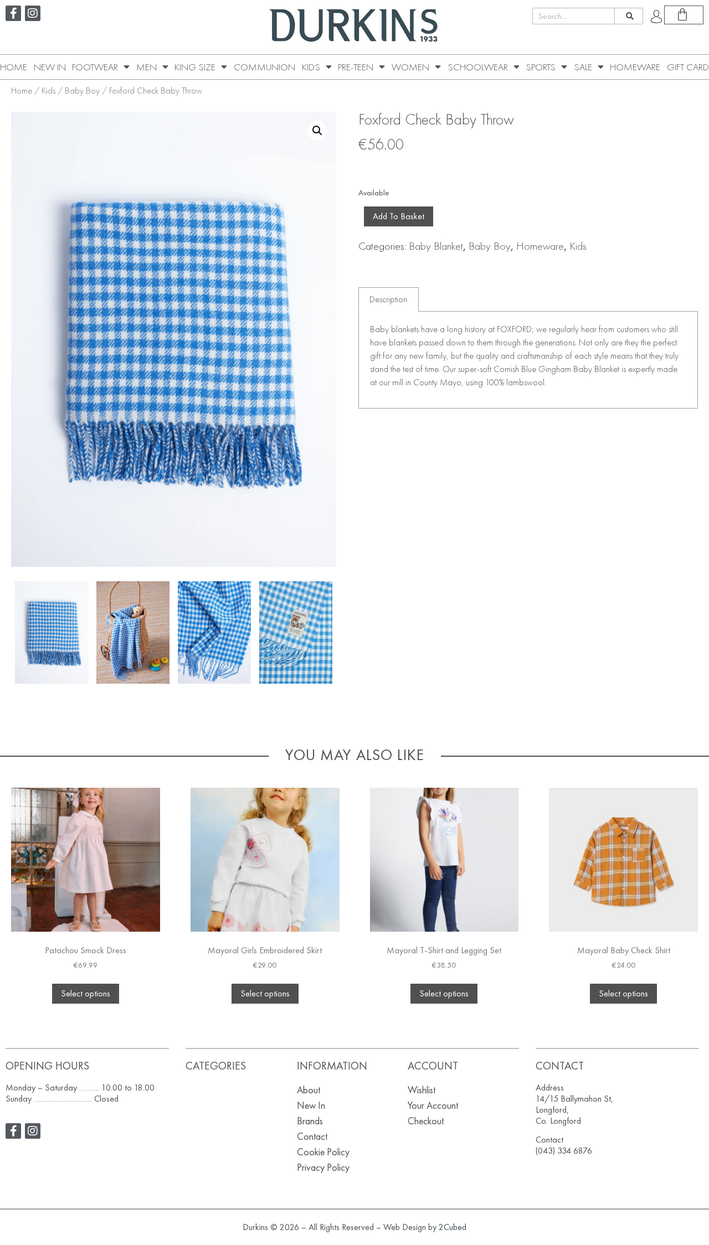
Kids (311, 67)
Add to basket (398, 216)
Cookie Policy (323, 1151)
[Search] (628, 16)
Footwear (95, 67)
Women (410, 67)
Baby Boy (82, 90)
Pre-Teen (355, 67)
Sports (541, 67)
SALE (583, 67)
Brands (310, 1120)
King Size (194, 67)
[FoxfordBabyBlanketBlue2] (51, 632)
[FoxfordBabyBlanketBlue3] (214, 632)
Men (146, 67)
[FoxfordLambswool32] (295, 632)
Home (13, 67)
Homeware (635, 67)
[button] (317, 131)
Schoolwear (478, 67)
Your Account (433, 1105)
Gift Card (688, 67)
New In (50, 67)
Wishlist (421, 1089)
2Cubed (452, 1227)
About (308, 1089)
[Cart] (683, 15)
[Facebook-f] (13, 13)
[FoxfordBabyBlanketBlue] (132, 632)
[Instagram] (32, 13)
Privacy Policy (323, 1167)
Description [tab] (388, 299)
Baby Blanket (436, 246)
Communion (264, 67)
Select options (85, 993)
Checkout (426, 1120)
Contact (312, 1136)
